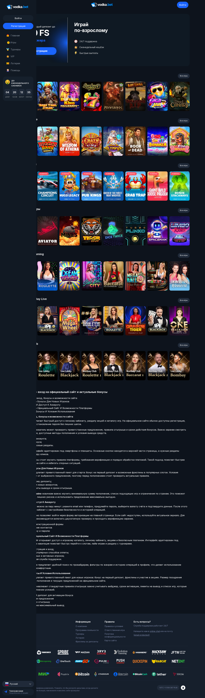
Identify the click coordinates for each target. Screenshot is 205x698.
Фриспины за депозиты (87, 641)
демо (47, 104)
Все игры (184, 76)
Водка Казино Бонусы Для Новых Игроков (45, 401)
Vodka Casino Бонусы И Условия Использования (48, 411)
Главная (15, 35)
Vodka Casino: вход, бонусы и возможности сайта (49, 398)
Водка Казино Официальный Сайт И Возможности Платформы (56, 408)
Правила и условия (114, 626)
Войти (182, 4)
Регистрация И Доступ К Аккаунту (40, 404)
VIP (12, 56)
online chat (155, 631)
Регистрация (18, 26)
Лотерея (15, 63)
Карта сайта (111, 640)
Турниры (15, 49)
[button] (18, 684)
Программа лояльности (87, 630)
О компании (81, 626)
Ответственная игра (115, 630)
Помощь (15, 70)
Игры (12, 42)
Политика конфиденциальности (115, 635)
